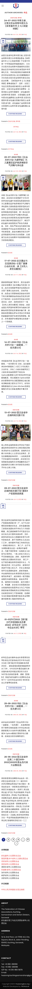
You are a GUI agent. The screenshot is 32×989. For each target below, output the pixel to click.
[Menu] (2, 5)
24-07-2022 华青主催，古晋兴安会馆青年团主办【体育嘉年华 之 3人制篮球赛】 (16, 24)
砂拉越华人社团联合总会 (11, 855)
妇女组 (16, 154)
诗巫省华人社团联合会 (10, 861)
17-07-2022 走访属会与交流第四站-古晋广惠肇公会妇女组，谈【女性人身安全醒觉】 (16, 264)
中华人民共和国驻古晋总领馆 (12, 889)
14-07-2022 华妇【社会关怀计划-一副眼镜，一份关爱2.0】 (16, 345)
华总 (25, 12)
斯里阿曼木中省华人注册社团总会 (14, 858)
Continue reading (16, 114)
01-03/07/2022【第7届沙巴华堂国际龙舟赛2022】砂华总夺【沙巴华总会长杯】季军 (16, 623)
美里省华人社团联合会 (10, 864)
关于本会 (16, 127)
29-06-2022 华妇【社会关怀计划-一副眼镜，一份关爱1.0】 (16, 706)
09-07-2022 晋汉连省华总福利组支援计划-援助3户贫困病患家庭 (16, 491)
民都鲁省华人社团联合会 (11, 870)
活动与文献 (13, 18)
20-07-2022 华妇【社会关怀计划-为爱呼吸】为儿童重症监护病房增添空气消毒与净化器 (16, 161)
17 (28, 839)
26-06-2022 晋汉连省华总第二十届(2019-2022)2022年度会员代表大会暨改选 (16, 760)
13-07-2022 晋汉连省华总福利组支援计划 (16, 414)
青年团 (20, 18)
